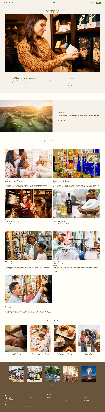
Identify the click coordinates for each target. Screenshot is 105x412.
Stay (13, 2)
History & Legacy (85, 396)
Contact (31, 397)
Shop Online (58, 271)
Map (90, 2)
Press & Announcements (24, 406)
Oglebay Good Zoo (34, 368)
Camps (70, 373)
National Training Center (86, 400)
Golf (52, 368)
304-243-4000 (8, 401)
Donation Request (30, 406)
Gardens (70, 368)
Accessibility (11, 406)
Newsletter (18, 406)
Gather (16, 2)
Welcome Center (16, 368)
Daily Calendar (49, 397)
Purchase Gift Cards (62, 120)
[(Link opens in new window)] (5, 404)
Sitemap (15, 406)
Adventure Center (52, 373)
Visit (93, 2)
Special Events (88, 368)
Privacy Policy (7, 406)
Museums (34, 373)
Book (98, 2)
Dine (9, 2)
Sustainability (85, 397)
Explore (5, 2)
